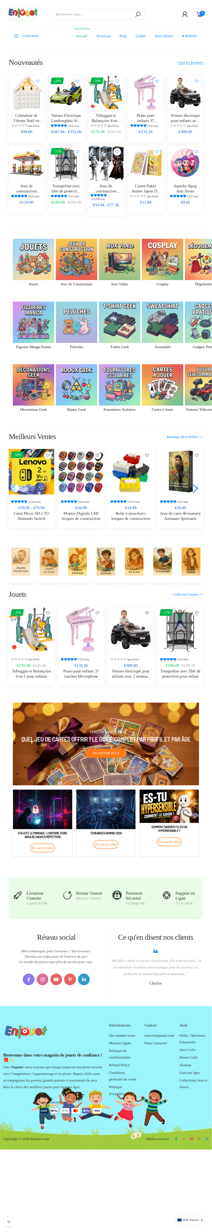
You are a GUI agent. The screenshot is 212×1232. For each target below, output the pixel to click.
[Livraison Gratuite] (18, 895)
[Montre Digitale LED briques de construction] (81, 471)
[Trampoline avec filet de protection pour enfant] (66, 163)
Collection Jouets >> (188, 594)
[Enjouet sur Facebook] (29, 979)
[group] (26, 126)
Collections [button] (31, 36)
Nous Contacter (155, 1043)
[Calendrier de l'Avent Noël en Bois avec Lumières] (26, 92)
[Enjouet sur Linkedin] (84, 979)
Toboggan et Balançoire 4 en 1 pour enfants (106, 120)
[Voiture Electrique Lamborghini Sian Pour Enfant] (66, 92)
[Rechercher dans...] (138, 14)
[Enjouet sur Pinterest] (70, 979)
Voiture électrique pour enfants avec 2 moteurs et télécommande (131, 676)
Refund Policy (119, 1065)
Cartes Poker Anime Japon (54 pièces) (146, 191)
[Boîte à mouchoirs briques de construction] (130, 471)
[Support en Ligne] (167, 895)
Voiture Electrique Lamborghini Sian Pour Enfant (66, 120)
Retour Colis (189, 1057)
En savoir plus (106, 753)
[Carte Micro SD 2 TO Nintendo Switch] (31, 471)
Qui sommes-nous (122, 1035)
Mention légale (120, 1043)
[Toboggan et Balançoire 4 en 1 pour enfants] (105, 92)
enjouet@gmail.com (159, 1035)
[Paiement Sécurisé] (117, 895)
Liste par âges (190, 1073)
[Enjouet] (20, 562)
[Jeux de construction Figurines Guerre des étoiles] (105, 163)
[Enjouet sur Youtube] (56, 979)
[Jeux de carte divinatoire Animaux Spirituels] (180, 471)
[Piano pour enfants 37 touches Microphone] (145, 92)
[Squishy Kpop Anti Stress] (185, 163)
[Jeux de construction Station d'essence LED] (26, 163)
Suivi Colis (188, 1050)
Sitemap (185, 1065)
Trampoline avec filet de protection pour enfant (66, 191)
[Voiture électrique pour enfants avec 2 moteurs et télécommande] (185, 92)
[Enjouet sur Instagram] (42, 979)
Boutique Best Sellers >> (185, 437)
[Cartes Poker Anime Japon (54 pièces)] (145, 163)
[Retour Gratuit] (67, 895)
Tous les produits (190, 62)
